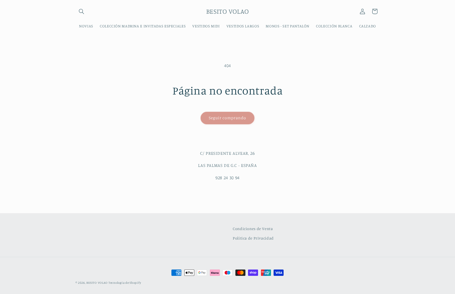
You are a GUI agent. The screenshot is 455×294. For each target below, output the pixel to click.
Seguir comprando (227, 117)
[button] (82, 11)
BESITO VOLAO (97, 283)
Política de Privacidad (253, 238)
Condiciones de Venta (253, 228)
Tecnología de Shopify (124, 283)
